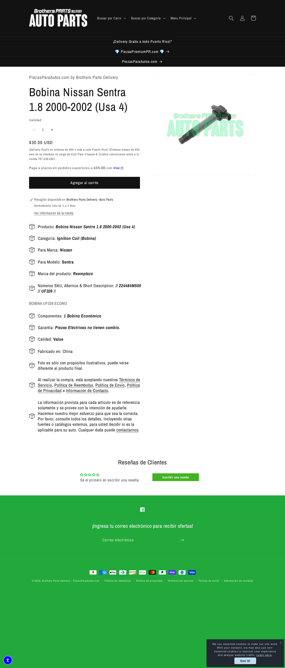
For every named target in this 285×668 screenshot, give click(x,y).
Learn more (264, 655)
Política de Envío (110, 385)
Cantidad (35, 120)
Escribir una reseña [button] (175, 477)
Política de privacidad (149, 580)
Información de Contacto (87, 390)
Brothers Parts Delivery (56, 580)
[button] (111, 18)
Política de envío (209, 580)
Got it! (245, 661)
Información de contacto (238, 580)
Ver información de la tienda (53, 213)
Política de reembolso (117, 580)
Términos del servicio (180, 580)
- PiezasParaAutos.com (85, 580)
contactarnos (127, 430)
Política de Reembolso (73, 385)
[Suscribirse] (182, 540)
